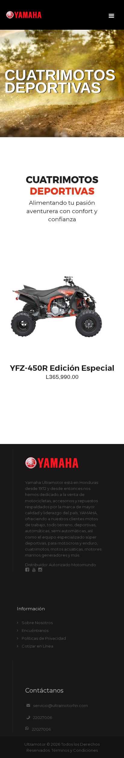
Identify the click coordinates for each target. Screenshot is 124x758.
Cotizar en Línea (37, 646)
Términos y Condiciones (74, 750)
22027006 (42, 717)
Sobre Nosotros (37, 622)
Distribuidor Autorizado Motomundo (60, 564)
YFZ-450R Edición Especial (62, 368)
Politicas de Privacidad (44, 638)
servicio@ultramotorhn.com (60, 705)
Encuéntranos (35, 630)
